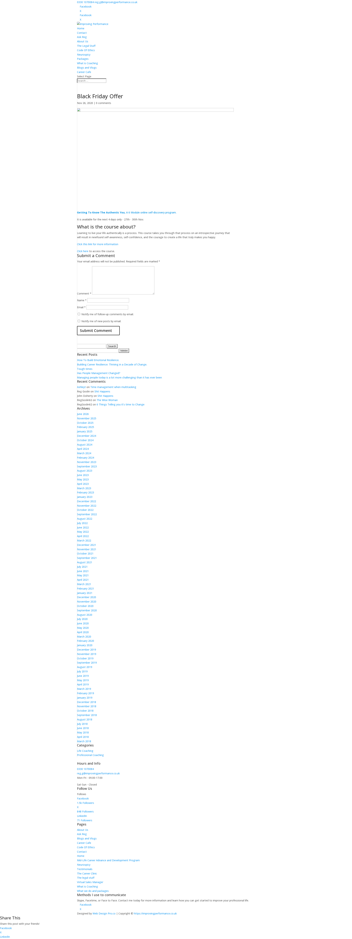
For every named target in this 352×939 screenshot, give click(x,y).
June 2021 (83, 571)
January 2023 (84, 497)
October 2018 (85, 710)
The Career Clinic (87, 873)
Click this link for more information (97, 244)
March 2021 (84, 584)
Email (81, 307)
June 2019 (83, 676)
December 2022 (86, 501)
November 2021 (86, 549)
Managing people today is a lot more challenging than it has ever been (119, 377)
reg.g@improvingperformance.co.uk (98, 773)
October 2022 (85, 510)
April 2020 (83, 632)
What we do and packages (93, 891)
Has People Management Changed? (98, 373)
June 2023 (83, 475)
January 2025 (84, 431)
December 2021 (86, 545)
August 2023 (84, 470)
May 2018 (83, 732)
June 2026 (83, 414)
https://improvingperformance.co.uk (155, 913)
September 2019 (87, 662)
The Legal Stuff (86, 45)
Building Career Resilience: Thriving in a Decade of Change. (112, 364)
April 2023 (83, 484)
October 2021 (85, 553)
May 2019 (83, 680)
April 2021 (83, 579)
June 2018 (83, 728)
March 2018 (84, 741)
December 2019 (86, 649)
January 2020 (84, 645)
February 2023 (85, 492)
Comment (84, 293)
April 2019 (83, 684)
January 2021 (84, 593)
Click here (82, 251)
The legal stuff (85, 877)
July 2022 (82, 523)
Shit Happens (102, 391)
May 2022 (83, 531)
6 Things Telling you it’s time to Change (120, 404)
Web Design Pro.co (104, 913)
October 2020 (85, 606)
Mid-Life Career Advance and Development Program (108, 860)
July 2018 (82, 724)
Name (82, 300)
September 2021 (87, 558)
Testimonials (84, 869)
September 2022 (87, 514)
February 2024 (85, 457)
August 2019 (84, 667)
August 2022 (84, 518)
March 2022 (84, 540)
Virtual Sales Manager (90, 882)
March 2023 (84, 488)
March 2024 (84, 453)
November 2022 (86, 505)
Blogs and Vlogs (87, 67)
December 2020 (86, 597)
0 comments (103, 103)
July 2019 (82, 671)
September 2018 (87, 715)
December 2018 (86, 702)
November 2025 (86, 418)
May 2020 (83, 627)
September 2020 (87, 610)
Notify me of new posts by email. (101, 321)
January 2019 (84, 697)
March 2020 (84, 636)
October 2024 (85, 440)
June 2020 (83, 623)
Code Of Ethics (86, 50)
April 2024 (83, 449)
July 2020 (82, 619)
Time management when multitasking (113, 387)
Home (80, 28)
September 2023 (87, 466)
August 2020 (84, 614)
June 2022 (83, 527)
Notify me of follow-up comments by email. (107, 314)
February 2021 (85, 588)
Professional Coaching (90, 755)
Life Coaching (85, 751)
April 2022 (83, 536)
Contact (82, 32)
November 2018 (86, 706)
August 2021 (84, 562)
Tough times (84, 369)
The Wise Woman (107, 400)
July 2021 (82, 566)
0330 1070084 (85, 2)
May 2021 (83, 575)
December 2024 (86, 436)
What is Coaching (87, 63)
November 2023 (86, 462)
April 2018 (83, 737)
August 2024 (84, 444)
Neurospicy (83, 54)
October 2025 (85, 422)
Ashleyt (81, 387)
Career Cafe (84, 72)
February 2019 (85, 693)
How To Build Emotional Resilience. (98, 360)
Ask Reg (82, 37)
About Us (82, 41)
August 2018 (84, 719)
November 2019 (86, 654)
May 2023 (83, 479)
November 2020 (86, 601)
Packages (83, 59)
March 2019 (84, 689)
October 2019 (85, 658)
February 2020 (85, 641)
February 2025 (85, 427)
